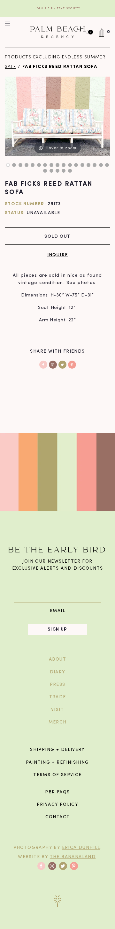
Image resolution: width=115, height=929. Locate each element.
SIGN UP (57, 629)
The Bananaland (73, 857)
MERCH (58, 722)
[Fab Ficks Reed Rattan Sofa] (8, 165)
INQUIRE (57, 254)
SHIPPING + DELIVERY (57, 749)
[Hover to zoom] (57, 116)
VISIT (57, 710)
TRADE (57, 697)
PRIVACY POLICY (58, 804)
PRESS (57, 684)
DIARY (57, 672)
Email (57, 610)
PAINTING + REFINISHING (57, 762)
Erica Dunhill (81, 847)
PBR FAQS (57, 792)
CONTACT (57, 817)
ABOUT (57, 659)
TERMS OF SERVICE (57, 775)
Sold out (57, 236)
